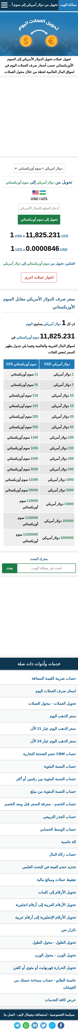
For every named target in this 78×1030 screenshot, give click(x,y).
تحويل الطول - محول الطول (54, 942)
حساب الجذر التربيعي (59, 817)
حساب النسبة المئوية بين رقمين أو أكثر (46, 779)
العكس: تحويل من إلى (39, 263)
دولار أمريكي (52, 324)
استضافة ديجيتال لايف (32, 1014)
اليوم (29, 324)
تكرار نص (68, 930)
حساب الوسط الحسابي (58, 829)
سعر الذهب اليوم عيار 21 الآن (53, 728)
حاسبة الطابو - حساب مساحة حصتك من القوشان (45, 983)
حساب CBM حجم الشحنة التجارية (49, 754)
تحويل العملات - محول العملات (52, 703)
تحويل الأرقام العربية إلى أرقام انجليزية (46, 905)
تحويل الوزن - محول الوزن (55, 955)
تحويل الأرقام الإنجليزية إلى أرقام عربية (45, 917)
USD (18, 236)
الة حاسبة (68, 842)
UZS (64, 236)
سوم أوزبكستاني (27, 337)
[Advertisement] (39, 117)
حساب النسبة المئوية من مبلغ (53, 791)
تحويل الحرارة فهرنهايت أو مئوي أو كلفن (44, 968)
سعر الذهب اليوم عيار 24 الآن (53, 741)
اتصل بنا (9, 1014)
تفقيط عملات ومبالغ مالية (56, 880)
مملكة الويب (68, 4)
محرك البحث (39, 559)
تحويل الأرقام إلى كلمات (57, 892)
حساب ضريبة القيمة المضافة (54, 678)
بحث (9, 568)
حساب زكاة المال (62, 854)
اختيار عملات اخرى (39, 277)
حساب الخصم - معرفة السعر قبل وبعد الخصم (40, 804)
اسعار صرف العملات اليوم (56, 691)
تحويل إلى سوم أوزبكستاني (39, 219)
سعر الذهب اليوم (63, 716)
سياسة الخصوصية (62, 1014)
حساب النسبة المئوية (60, 766)
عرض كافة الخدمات (60, 1000)
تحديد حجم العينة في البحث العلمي (49, 867)
